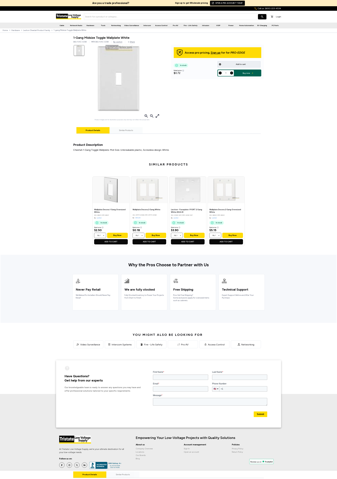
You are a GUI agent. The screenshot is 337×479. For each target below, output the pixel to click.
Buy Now (117, 235)
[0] (272, 16)
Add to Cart (110, 242)
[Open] (103, 235)
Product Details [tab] (93, 130)
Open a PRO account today (229, 3)
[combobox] (99, 235)
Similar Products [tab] (126, 130)
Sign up (215, 52)
